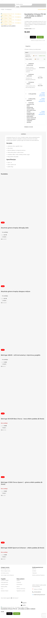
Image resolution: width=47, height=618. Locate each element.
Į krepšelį (33, 37)
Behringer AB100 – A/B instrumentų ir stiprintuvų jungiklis (20, 355)
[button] (4, 237)
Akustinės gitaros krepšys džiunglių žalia (14, 228)
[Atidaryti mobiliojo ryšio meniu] (2, 2)
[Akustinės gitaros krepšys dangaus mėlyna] (23, 262)
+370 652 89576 (37, 591)
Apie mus (34, 568)
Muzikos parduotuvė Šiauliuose (38, 575)
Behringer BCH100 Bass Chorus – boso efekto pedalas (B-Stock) (22, 419)
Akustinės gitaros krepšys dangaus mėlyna (15, 291)
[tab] (23, 134)
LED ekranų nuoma (5, 573)
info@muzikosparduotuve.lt (39, 594)
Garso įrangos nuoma (5, 568)
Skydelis (18, 580)
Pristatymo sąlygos (5, 580)
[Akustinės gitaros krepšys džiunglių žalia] (23, 199)
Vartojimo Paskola (4, 590)
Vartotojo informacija (21, 588)
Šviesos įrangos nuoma (5, 570)
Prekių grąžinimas (4, 582)
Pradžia (2, 9)
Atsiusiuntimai (19, 584)
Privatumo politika (4, 584)
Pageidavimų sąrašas (21, 590)
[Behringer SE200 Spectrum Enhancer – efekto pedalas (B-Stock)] (23, 519)
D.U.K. (2, 588)
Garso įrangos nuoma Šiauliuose (7, 575)
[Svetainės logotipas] (23, 1)
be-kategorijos (8, 9)
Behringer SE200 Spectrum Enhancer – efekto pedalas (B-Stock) (22, 548)
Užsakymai (19, 582)
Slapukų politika (4, 586)
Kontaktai (34, 570)
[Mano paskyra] (45, 2)
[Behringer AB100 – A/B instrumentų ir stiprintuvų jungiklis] (23, 326)
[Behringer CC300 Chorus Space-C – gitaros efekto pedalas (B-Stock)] (23, 453)
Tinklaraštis (34, 573)
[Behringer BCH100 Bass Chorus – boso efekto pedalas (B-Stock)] (23, 390)
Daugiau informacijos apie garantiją (42, 94)
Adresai (18, 586)
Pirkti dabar (40, 37)
